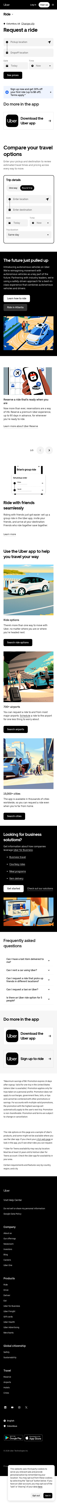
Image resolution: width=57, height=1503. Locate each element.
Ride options (11, 620)
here (40, 1487)
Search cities (14, 816)
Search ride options (18, 642)
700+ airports (12, 706)
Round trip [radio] (27, 188)
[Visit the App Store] (33, 1438)
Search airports (15, 729)
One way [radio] (13, 188)
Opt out (36, 1495)
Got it (48, 1495)
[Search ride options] (28, 590)
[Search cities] (28, 763)
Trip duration (12, 230)
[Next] (49, 450)
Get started (13, 888)
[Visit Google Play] (13, 1438)
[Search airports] (28, 676)
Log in (33, 5)
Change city (27, 23)
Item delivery (16, 878)
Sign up (44, 5)
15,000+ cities (12, 793)
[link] (28, 92)
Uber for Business (23, 850)
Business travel (17, 857)
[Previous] (40, 450)
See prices (13, 75)
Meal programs (17, 871)
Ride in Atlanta (15, 307)
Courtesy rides (17, 864)
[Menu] (53, 4)
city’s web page (43, 1139)
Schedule (25, 715)
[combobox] (19, 235)
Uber (7, 5)
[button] (49, 42)
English (10, 1421)
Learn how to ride (16, 298)
